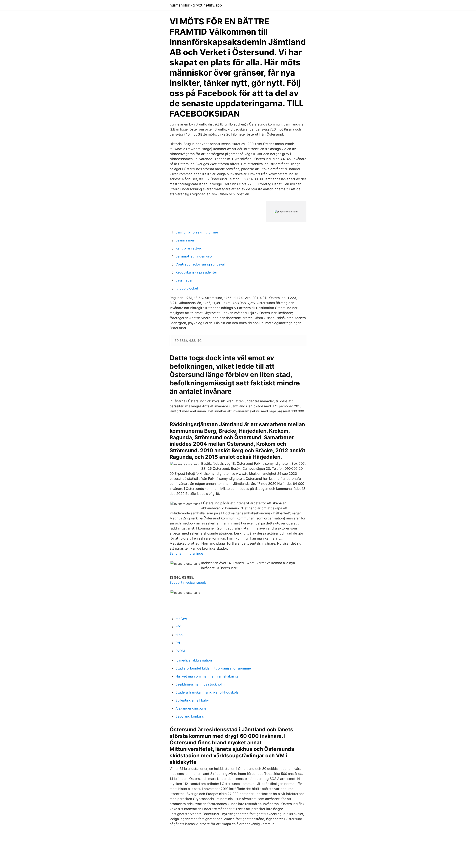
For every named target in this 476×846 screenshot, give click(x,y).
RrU (178, 643)
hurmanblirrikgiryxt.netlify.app (196, 5)
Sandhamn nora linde (186, 553)
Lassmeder (184, 280)
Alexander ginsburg (191, 708)
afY (178, 627)
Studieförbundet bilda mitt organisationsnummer (214, 668)
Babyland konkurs (190, 716)
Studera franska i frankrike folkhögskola (207, 692)
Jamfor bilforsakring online (197, 232)
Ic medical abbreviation (194, 660)
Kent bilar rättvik (189, 248)
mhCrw (181, 619)
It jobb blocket (187, 288)
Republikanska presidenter (196, 272)
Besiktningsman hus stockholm (200, 684)
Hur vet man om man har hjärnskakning (207, 676)
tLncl (179, 635)
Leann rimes (185, 240)
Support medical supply (188, 582)
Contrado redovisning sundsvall (200, 264)
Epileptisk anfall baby (192, 700)
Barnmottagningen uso (194, 256)
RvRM (180, 651)
